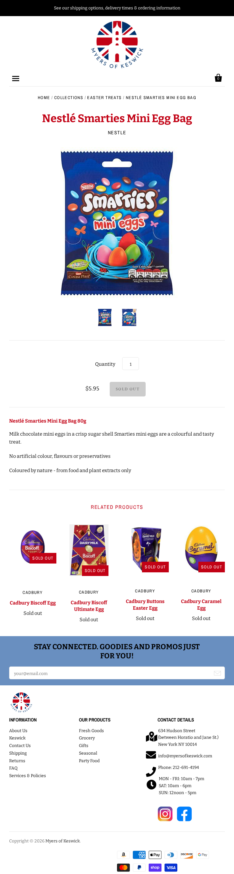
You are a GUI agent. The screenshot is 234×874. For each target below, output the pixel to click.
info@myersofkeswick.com (185, 756)
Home (44, 97)
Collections (68, 97)
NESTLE (117, 132)
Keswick (17, 738)
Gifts (83, 745)
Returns (17, 760)
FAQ (13, 768)
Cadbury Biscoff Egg (33, 603)
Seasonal (88, 753)
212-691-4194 (186, 767)
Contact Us (20, 745)
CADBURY (33, 592)
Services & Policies (27, 775)
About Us (18, 730)
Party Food (89, 760)
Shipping (18, 753)
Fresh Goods (91, 730)
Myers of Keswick (62, 841)
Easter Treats (104, 97)
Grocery (87, 738)
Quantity (105, 364)
